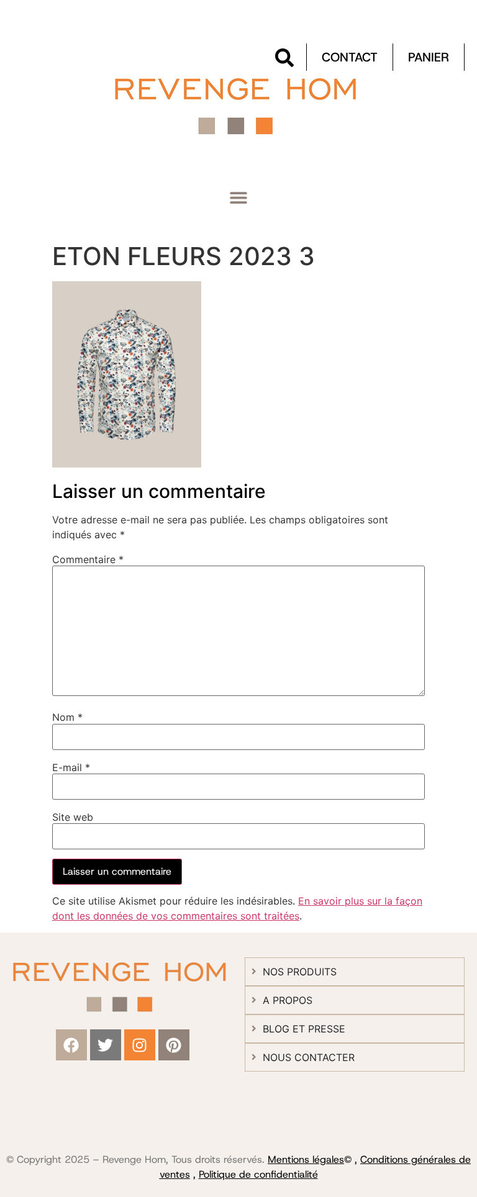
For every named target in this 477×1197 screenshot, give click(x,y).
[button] (239, 198)
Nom (67, 717)
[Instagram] (139, 1044)
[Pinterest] (173, 1044)
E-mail (71, 767)
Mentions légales (306, 1159)
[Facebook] (71, 1044)
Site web (72, 817)
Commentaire (88, 559)
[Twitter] (105, 1044)
